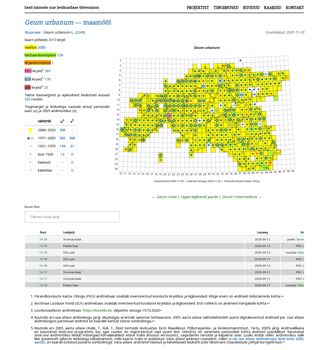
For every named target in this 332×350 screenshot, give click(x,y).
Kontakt (295, 7)
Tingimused (226, 7)
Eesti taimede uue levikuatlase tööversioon (62, 7)
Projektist (198, 7)
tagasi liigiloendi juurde (199, 196)
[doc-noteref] (43, 70)
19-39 (43, 239)
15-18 (43, 252)
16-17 (43, 272)
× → (242, 196)
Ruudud (251, 7)
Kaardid (272, 7)
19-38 (43, 259)
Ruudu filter (32, 207)
